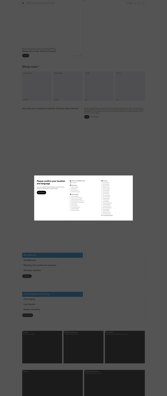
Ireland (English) (106, 199)
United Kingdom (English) (108, 215)
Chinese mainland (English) (76, 199)
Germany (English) (106, 195)
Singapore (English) (75, 208)
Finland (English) (106, 192)
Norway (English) (106, 209)
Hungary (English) (106, 198)
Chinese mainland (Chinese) (76, 197)
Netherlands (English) (107, 207)
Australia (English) (74, 196)
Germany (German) (106, 196)
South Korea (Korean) (75, 210)
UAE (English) (74, 182)
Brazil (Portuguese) (75, 187)
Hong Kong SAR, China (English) (77, 202)
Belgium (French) (106, 187)
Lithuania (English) (106, 204)
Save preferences (41, 192)
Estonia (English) (106, 190)
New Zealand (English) (75, 207)
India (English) (74, 204)
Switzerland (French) (107, 212)
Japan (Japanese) (74, 205)
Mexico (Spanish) (74, 190)
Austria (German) (106, 184)
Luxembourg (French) (107, 206)
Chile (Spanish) (74, 188)
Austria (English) (106, 182)
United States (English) (75, 191)
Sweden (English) (106, 210)
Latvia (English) (106, 201)
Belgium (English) (106, 185)
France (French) (106, 193)
